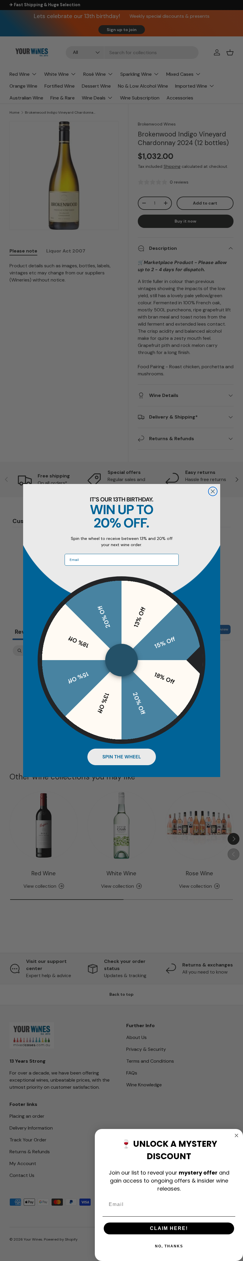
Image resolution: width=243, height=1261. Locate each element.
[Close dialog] (212, 491)
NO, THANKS (169, 1246)
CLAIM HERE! (169, 1228)
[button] (121, 757)
